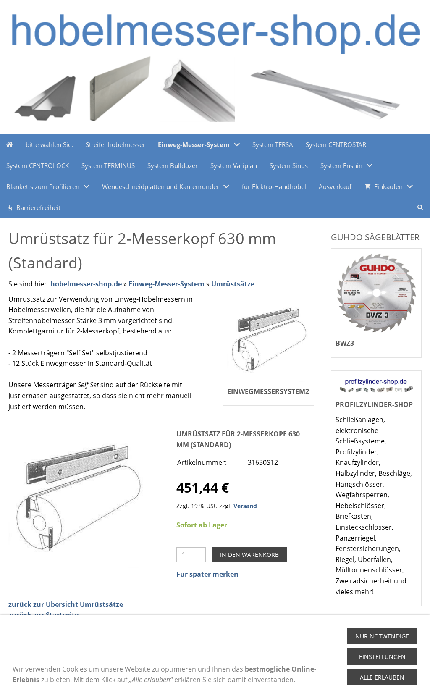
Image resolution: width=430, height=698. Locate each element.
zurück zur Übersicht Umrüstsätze (65, 604)
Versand (245, 506)
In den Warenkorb (249, 555)
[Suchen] (420, 207)
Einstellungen (382, 657)
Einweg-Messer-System (166, 284)
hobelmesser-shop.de (86, 284)
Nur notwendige (382, 636)
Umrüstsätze (232, 284)
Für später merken (207, 574)
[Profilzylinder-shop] (376, 385)
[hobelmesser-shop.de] (9, 144)
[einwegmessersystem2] (77, 498)
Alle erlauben (382, 677)
